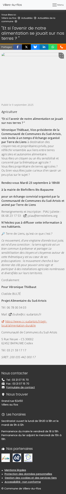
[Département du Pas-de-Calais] (17, 457)
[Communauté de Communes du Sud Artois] (5, 457)
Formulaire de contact (20, 387)
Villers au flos (8, 18)
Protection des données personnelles (28, 474)
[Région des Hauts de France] (28, 457)
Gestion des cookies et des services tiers (31, 478)
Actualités (27, 18)
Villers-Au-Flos (12, 5)
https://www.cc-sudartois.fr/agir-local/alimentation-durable (24, 323)
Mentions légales (15, 470)
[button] (17, 47)
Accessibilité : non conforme (23, 482)
